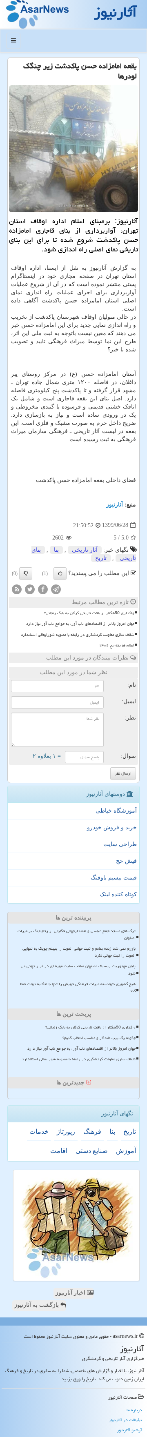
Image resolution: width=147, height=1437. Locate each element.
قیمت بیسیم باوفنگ (114, 878)
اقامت (58, 1150)
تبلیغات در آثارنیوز (125, 1419)
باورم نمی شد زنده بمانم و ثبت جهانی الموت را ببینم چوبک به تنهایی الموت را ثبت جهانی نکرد (79, 951)
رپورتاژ (66, 1131)
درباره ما (134, 1410)
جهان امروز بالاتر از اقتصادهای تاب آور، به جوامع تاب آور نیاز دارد (80, 624)
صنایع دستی (92, 1150)
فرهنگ (92, 1131)
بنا (56, 550)
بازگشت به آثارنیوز (37, 1305)
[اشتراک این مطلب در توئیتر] (30, 589)
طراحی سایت (120, 844)
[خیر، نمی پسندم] (25, 573)
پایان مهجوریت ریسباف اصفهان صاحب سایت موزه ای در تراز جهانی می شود (78, 969)
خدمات (39, 1131)
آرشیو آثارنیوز (129, 1430)
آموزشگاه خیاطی (116, 811)
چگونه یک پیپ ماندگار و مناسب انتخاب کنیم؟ (99, 1038)
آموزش (126, 1150)
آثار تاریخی (85, 550)
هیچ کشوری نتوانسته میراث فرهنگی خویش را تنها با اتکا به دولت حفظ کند (78, 987)
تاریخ (101, 558)
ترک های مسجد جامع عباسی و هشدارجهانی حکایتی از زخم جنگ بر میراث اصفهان (77, 934)
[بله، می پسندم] (60, 573)
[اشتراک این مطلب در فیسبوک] (43, 589)
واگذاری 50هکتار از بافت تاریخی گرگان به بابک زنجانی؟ (89, 613)
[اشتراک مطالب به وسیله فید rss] (16, 589)
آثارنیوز (114, 505)
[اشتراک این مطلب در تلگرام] (56, 589)
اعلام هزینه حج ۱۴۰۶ (116, 645)
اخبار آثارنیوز (71, 1293)
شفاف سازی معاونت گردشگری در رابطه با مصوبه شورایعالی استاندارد (77, 635)
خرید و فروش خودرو (112, 827)
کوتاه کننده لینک (118, 894)
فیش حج (126, 861)
